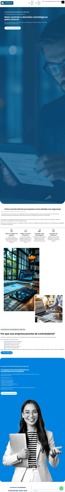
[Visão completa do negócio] (11, 230)
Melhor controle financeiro (25, 234)
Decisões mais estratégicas (39, 234)
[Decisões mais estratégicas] (39, 230)
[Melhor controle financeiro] (25, 230)
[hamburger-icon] (63, 2)
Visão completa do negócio (11, 234)
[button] (61, 488)
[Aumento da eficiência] (53, 230)
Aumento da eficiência (53, 234)
